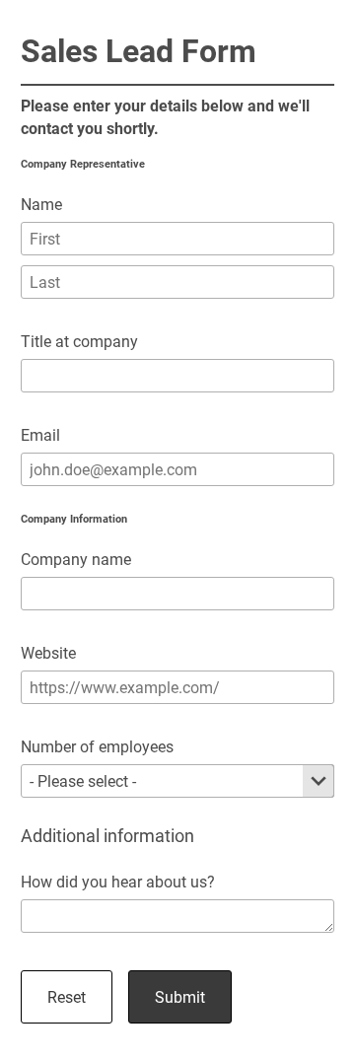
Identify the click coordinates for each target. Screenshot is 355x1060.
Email (40, 435)
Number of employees (97, 747)
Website (48, 653)
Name (41, 204)
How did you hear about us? (118, 882)
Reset (66, 997)
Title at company (79, 341)
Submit (180, 997)
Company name (76, 559)
